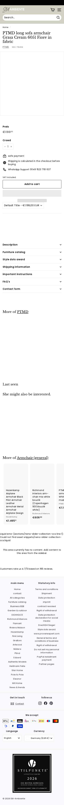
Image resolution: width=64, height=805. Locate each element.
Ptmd (17, 653)
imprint (46, 601)
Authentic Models (17, 661)
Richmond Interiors (17, 619)
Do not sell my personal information (46, 651)
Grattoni (17, 640)
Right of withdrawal (47, 610)
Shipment (47, 593)
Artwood (17, 644)
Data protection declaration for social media (46, 617)
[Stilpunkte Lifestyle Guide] (32, 792)
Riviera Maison (17, 627)
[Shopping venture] (52, 9)
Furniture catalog (14, 252)
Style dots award (14, 259)
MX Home (17, 683)
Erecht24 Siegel (46, 625)
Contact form (11, 289)
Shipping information (16, 266)
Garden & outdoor (17, 610)
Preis (6, 126)
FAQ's (6, 281)
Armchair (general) (32, 458)
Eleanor (17, 678)
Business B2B (17, 606)
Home (5, 27)
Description (10, 244)
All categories (17, 597)
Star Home (17, 670)
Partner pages (46, 664)
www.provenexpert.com (46, 633)
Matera (17, 649)
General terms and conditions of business (47, 640)
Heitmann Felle (17, 666)
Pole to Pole (17, 674)
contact (17, 593)
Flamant (17, 623)
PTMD (6, 46)
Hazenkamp (17, 631)
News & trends (17, 687)
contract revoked (46, 606)
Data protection (46, 597)
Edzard (17, 657)
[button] (32, 193)
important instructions (17, 274)
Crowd (7, 140)
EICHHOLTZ (17, 614)
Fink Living (17, 636)
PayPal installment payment (46, 658)
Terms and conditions (46, 589)
